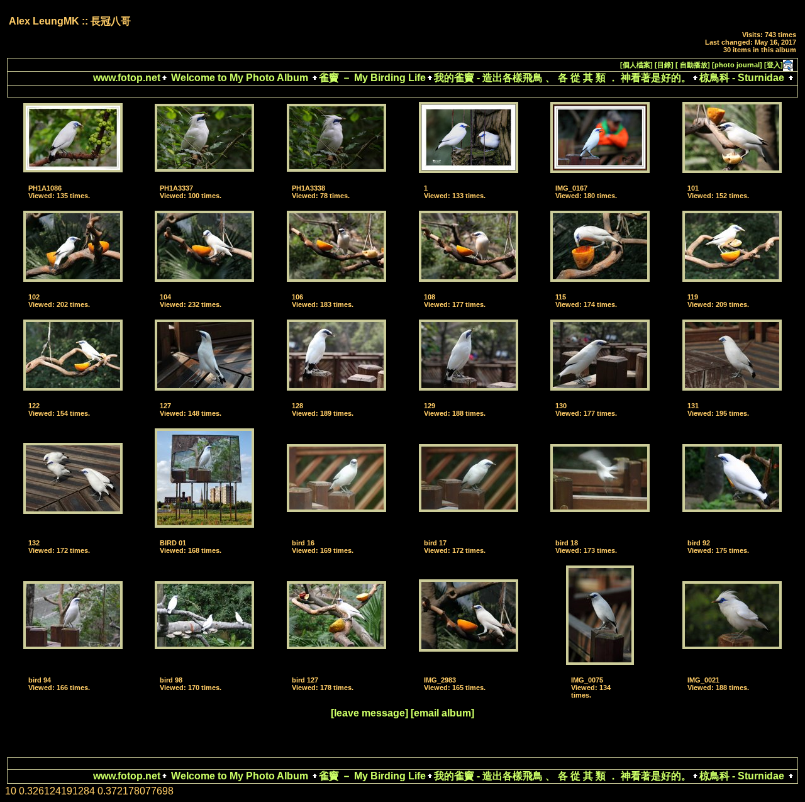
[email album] (442, 713)
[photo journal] (737, 65)
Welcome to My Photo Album (240, 77)
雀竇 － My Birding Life (372, 77)
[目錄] (664, 65)
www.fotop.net (126, 77)
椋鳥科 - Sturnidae (741, 77)
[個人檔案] (636, 65)
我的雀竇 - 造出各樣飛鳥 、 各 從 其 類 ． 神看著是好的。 (562, 77)
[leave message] (369, 713)
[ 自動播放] (692, 65)
